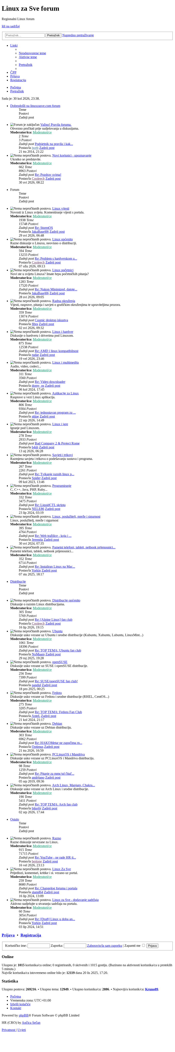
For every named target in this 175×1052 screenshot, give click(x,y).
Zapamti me (132, 945)
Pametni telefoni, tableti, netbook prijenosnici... (83, 547)
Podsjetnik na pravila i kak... (54, 144)
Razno (56, 838)
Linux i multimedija (65, 362)
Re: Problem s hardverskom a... (56, 258)
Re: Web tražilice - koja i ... (53, 536)
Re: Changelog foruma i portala (56, 888)
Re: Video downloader (50, 382)
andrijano (38, 777)
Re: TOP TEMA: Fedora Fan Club (58, 712)
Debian (57, 723)
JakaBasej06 (40, 231)
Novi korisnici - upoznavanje (71, 155)
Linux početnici (62, 270)
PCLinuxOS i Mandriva (68, 754)
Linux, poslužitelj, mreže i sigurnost (76, 516)
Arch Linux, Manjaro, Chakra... (73, 785)
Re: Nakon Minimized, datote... (56, 289)
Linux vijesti (60, 208)
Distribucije (18, 581)
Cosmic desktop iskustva (51, 320)
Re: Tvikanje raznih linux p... (54, 474)
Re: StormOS (44, 228)
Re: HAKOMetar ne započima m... (58, 743)
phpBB (24, 1015)
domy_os (38, 385)
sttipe (35, 416)
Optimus (37, 746)
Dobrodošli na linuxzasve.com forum (35, 106)
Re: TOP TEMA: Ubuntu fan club (58, 650)
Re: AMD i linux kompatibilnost (56, 351)
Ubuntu (57, 631)
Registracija (30, 935)
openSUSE (59, 662)
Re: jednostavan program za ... (55, 412)
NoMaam (38, 654)
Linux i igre (60, 424)
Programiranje (61, 485)
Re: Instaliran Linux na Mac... (55, 566)
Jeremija (37, 539)
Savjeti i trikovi (62, 455)
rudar (35, 355)
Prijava (8, 935)
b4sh (35, 447)
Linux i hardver (62, 331)
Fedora (57, 693)
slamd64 (37, 892)
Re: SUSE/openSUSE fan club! (56, 681)
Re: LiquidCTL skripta (50, 505)
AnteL (36, 716)
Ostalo (14, 819)
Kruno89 (151, 989)
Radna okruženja (63, 301)
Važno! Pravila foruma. (55, 124)
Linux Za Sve (61, 869)
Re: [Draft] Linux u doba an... (55, 919)
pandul (36, 685)
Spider (36, 478)
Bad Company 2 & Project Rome (57, 443)
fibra (35, 324)
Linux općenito (62, 239)
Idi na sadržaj (11, 26)
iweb (35, 148)
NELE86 (38, 509)
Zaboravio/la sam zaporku (104, 945)
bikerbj (36, 808)
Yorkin (36, 570)
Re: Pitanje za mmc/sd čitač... (54, 773)
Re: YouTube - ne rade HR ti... (55, 857)
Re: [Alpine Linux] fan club (53, 619)
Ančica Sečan (31, 1022)
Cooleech (38, 178)
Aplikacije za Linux (65, 393)
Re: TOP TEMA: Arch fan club (56, 804)
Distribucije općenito (66, 600)
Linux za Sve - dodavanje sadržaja (75, 900)
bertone (37, 861)
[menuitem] (32, 53)
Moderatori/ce (42, 132)
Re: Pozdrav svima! (48, 174)
